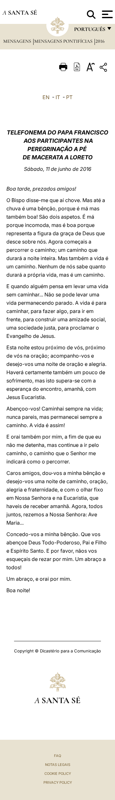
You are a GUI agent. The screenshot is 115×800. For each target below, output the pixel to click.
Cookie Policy (57, 773)
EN (46, 97)
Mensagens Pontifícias (64, 41)
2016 (100, 41)
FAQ (57, 755)
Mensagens (17, 41)
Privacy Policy (57, 782)
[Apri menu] (106, 14)
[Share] (104, 68)
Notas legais (57, 764)
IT (58, 97)
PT (69, 97)
